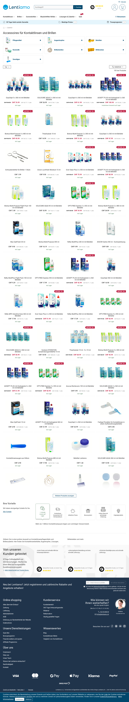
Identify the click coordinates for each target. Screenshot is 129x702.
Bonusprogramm (9, 636)
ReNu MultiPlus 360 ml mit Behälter (80, 314)
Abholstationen (8, 614)
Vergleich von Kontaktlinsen (52, 639)
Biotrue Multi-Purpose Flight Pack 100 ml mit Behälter (17, 207)
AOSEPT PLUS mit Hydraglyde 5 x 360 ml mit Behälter (111, 98)
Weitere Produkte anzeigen (64, 496)
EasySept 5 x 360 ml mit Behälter (18, 98)
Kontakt (5, 667)
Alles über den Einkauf (10, 604)
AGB (4, 617)
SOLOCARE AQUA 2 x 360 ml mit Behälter (48, 98)
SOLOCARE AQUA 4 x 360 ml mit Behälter (17, 351)
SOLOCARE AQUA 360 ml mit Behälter (111, 458)
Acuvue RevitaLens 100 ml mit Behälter (80, 386)
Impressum (7, 652)
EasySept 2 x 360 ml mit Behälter (80, 422)
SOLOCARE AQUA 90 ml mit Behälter (49, 206)
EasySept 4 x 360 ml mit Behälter (80, 98)
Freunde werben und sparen (12, 639)
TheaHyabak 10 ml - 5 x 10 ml (80, 350)
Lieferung (6, 611)
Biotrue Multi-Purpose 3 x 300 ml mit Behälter (111, 351)
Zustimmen (19, 699)
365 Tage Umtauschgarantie (53, 607)
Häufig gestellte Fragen (51, 617)
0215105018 (104, 612)
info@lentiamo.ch (103, 614)
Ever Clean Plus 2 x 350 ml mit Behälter (49, 314)
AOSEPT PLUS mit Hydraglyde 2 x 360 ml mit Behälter (80, 279)
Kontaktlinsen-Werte (50, 636)
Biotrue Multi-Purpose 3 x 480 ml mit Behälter (18, 134)
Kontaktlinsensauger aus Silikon (17, 458)
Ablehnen (29, 699)
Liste (106, 694)
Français (123, 2)
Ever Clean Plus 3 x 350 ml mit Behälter (80, 170)
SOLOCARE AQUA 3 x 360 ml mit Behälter (111, 387)
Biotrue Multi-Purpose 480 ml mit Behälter (49, 459)
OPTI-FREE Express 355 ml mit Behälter (49, 278)
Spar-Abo (6, 633)
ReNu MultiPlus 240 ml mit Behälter (80, 242)
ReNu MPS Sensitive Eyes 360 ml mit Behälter (18, 315)
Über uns (6, 655)
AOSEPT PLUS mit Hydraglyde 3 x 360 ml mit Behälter (17, 387)
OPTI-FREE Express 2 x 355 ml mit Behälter (80, 207)
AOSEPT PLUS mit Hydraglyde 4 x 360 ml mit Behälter (111, 170)
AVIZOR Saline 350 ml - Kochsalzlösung (111, 242)
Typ (6, 67)
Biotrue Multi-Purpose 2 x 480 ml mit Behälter (111, 207)
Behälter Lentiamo (80, 458)
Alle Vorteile (7, 512)
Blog (44, 633)
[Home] (4, 27)
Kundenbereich (48, 604)
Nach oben (20, 690)
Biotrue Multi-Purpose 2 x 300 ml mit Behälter (80, 134)
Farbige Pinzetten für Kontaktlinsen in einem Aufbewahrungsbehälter (111, 423)
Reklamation (47, 614)
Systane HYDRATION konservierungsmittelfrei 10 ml (49, 351)
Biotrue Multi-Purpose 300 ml (49, 242)
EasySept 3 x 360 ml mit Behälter (111, 134)
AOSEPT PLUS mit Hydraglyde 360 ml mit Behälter (48, 423)
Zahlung (6, 607)
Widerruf (46, 611)
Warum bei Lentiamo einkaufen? (14, 661)
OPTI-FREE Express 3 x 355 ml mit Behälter (49, 387)
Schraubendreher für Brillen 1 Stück (17, 170)
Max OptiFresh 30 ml (17, 242)
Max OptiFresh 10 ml (17, 422)
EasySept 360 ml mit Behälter (111, 278)
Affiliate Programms (10, 642)
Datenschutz (7, 623)
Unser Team (7, 658)
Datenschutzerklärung (108, 696)
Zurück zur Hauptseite (9, 690)
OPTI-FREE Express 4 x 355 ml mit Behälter (111, 315)
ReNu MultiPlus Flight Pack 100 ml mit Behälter (18, 279)
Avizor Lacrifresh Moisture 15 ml (48, 170)
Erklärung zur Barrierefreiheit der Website (17, 620)
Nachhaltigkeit (8, 664)
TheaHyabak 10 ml (49, 134)
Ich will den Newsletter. (118, 583)
